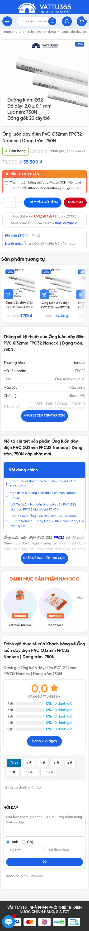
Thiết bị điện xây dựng (40, 31)
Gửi (44, 861)
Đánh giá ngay (44, 741)
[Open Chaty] (8, 921)
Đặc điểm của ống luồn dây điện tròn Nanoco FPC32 (43, 495)
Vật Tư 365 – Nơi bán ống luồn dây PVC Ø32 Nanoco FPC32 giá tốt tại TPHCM (43, 507)
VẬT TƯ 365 (17, 907)
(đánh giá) (57, 151)
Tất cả (14, 762)
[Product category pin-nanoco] (55, 607)
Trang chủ (10, 31)
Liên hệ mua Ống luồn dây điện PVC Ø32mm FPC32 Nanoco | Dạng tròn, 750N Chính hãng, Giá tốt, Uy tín (47, 521)
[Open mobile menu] (7, 21)
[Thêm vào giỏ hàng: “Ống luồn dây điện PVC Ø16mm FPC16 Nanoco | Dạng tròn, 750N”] (8, 294)
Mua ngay (75, 202)
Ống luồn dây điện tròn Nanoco (50, 243)
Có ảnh (48, 772)
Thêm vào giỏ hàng (43, 202)
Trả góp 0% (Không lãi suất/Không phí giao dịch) (46, 188)
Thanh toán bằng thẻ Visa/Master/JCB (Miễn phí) (45, 182)
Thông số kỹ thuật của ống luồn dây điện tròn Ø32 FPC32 (43, 484)
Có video (29, 772)
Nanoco (78, 362)
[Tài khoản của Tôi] (67, 21)
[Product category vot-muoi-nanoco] (20, 607)
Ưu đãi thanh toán (22, 174)
